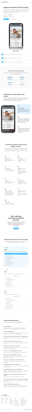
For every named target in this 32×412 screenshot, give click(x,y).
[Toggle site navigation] (30, 2)
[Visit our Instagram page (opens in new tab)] (26, 409)
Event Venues (22, 405)
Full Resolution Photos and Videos (24, 128)
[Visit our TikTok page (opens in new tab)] (28, 409)
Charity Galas (16, 405)
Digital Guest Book (21, 108)
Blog (6, 400)
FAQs (1, 400)
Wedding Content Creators (24, 400)
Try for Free (15, 228)
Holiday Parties (16, 401)
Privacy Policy (11, 401)
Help (6, 401)
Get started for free (16, 296)
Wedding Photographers (23, 401)
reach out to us (20, 322)
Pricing (2, 401)
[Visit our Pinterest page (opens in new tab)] (30, 409)
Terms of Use (11, 400)
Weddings (15, 400)
